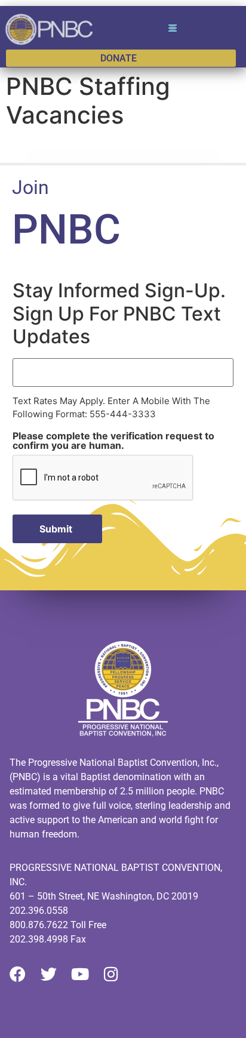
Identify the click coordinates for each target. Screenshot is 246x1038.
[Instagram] (111, 974)
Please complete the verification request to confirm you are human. (113, 440)
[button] (172, 28)
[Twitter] (49, 974)
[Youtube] (80, 974)
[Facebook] (18, 974)
